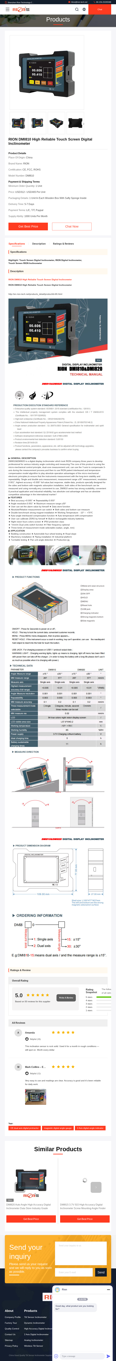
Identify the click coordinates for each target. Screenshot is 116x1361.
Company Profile (13, 1317)
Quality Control (12, 1328)
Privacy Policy (11, 1346)
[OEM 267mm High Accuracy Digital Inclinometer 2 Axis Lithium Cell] (85, 1180)
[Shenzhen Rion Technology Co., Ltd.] (21, 9)
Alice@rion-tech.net (79, 2)
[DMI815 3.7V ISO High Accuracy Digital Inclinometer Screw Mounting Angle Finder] (31, 1180)
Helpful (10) (35, 1039)
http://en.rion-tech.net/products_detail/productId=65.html (35, 294)
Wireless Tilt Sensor (33, 1346)
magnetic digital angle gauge (58, 1128)
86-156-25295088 (103, 2)
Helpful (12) (35, 1073)
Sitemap (9, 1340)
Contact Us (10, 1334)
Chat (100, 9)
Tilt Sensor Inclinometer (35, 1317)
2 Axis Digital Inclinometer (36, 1334)
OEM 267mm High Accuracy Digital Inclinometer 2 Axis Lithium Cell (79, 1206)
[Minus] (108, 1289)
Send (101, 1272)
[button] (84, 124)
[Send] (108, 1356)
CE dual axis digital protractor (25, 1128)
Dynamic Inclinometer (34, 1323)
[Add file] (56, 1356)
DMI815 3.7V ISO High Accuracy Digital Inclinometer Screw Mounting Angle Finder (29, 1206)
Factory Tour (11, 1323)
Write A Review (66, 998)
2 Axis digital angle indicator (90, 1128)
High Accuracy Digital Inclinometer (40, 1328)
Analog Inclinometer (33, 1340)
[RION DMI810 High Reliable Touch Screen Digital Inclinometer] (47, 72)
